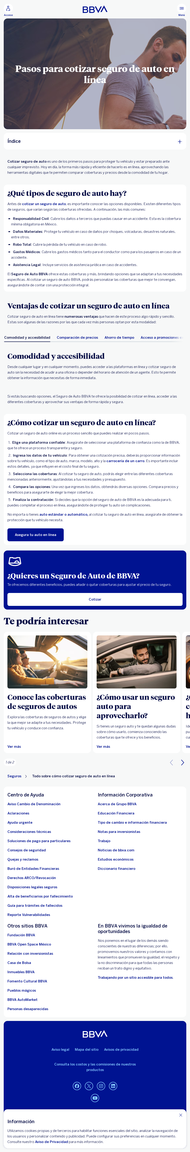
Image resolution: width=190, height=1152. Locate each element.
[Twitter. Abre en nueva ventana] (89, 1086)
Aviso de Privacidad (51, 1142)
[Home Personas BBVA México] (95, 9)
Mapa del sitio (86, 1049)
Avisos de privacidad (121, 1049)
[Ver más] (47, 661)
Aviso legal (60, 1049)
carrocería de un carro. (125, 461)
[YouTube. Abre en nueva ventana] (95, 1098)
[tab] (27, 337)
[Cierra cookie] (181, 1115)
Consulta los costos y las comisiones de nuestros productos (95, 1067)
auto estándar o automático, (63, 514)
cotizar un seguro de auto (44, 204)
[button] (182, 762)
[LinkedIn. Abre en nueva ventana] (113, 1086)
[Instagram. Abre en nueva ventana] (101, 1086)
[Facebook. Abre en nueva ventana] (77, 1086)
